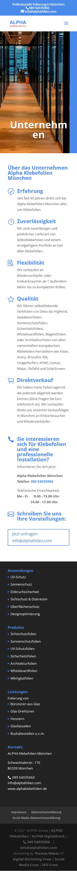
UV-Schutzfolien (22, 648)
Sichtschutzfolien (23, 634)
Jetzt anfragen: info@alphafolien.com (32, 537)
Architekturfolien (23, 663)
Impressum (18, 812)
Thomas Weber (46, 853)
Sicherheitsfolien (23, 656)
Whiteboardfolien (23, 670)
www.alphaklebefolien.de (27, 788)
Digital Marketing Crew (32, 859)
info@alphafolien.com (24, 783)
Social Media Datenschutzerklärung (36, 818)
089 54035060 (42, 481)
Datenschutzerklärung (46, 812)
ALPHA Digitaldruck (48, 836)
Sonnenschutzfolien (25, 641)
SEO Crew (50, 865)
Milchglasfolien (21, 678)
